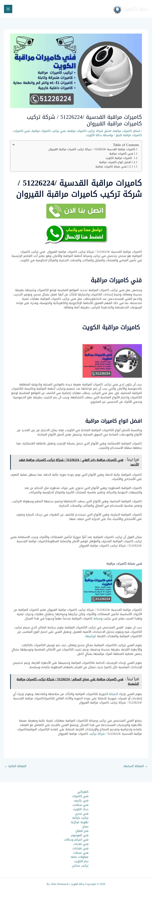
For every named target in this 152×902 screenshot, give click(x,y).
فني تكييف (81, 800)
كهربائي (82, 792)
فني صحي (81, 813)
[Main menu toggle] (8, 9)
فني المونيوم (79, 835)
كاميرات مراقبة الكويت (119, 158)
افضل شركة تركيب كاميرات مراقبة (89, 131)
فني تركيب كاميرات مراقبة (49, 131)
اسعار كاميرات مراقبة (126, 131)
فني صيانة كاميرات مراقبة (110, 167)
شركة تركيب (97, 734)
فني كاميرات (21, 131)
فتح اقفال (81, 831)
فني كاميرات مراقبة (121, 154)
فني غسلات (80, 853)
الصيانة (113, 694)
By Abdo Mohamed (57, 884)
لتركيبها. (90, 636)
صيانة (97, 618)
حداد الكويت (80, 809)
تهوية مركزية (79, 822)
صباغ (85, 826)
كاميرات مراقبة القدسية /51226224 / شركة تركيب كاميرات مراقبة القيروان (91, 149)
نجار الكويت (81, 861)
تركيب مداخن (80, 865)
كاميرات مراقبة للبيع (129, 135)
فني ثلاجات (80, 844)
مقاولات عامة (79, 857)
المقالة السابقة (136, 766)
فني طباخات (80, 848)
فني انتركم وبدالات (76, 839)
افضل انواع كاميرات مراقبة (115, 162)
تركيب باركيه (80, 818)
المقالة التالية (15, 766)
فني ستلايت (80, 805)
